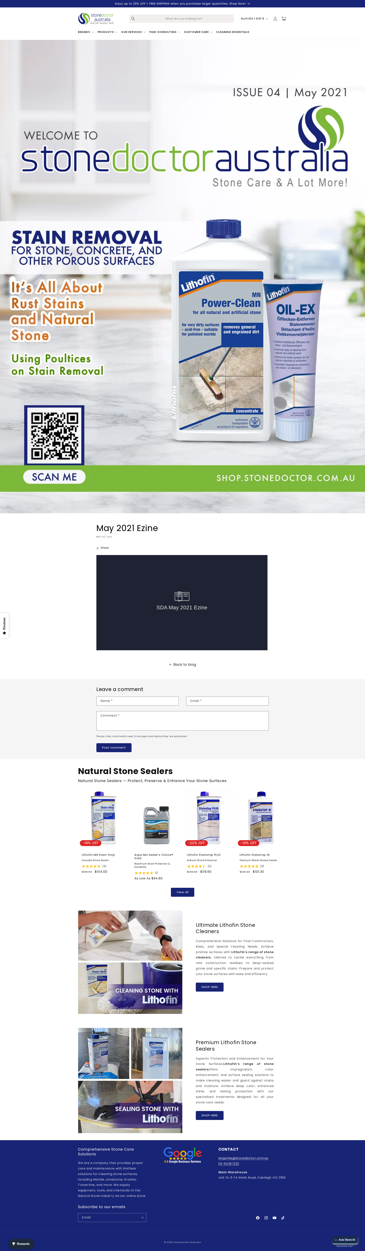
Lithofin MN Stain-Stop (98, 855)
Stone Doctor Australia (187, 1242)
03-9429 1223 (228, 1163)
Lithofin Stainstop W (255, 855)
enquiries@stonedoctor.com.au (243, 1158)
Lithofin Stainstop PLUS (204, 855)
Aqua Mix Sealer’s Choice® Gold (153, 856)
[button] (85, 32)
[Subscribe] (142, 1217)
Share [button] (105, 548)
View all (183, 892)
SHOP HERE (210, 987)
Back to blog (185, 664)
